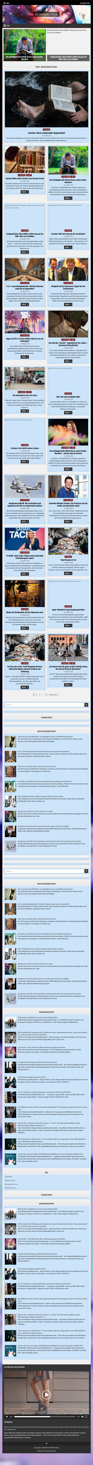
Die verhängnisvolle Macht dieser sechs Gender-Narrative (68, 181)
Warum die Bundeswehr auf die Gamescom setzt (24, 612)
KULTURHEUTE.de (46, 14)
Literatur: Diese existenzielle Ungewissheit (46, 133)
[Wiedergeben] (7, 1417)
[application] (46, 1395)
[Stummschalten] (82, 1417)
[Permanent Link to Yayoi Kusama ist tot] (68, 541)
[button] (46, 1394)
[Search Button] (46, 1443)
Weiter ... (25, 192)
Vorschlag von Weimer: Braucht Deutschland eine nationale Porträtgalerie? (45, 781)
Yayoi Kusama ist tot (68, 560)
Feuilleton (25, 283)
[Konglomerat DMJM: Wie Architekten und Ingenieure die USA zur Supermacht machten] (10, 851)
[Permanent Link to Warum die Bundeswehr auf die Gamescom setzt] (25, 593)
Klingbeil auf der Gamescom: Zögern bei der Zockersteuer (68, 287)
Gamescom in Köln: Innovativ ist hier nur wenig (35, 811)
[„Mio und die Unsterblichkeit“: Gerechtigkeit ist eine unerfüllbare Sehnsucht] (10, 747)
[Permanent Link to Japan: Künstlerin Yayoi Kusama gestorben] (68, 592)
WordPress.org (10, 1188)
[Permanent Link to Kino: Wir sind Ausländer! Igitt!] (68, 379)
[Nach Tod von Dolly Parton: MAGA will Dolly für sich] (10, 777)
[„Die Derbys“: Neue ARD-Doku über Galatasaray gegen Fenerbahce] (10, 1057)
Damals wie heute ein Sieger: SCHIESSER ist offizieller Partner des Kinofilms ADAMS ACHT (50, 1154)
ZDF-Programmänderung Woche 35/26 (32, 1077)
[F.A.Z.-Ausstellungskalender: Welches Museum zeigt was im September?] (10, 762)
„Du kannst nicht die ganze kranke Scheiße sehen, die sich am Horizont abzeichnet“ (68, 667)
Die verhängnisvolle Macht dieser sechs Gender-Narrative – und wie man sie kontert (68, 452)
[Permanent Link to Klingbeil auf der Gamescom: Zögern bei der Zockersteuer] (68, 269)
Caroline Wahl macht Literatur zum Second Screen (25, 178)
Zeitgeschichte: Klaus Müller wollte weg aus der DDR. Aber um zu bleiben (24, 58)
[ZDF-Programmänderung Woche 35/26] (10, 1087)
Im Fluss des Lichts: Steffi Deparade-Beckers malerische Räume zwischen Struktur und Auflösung (24, 669)
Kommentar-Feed (11, 1184)
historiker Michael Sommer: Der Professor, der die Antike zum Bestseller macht (68, 504)
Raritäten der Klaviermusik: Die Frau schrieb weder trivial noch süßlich (43, 826)
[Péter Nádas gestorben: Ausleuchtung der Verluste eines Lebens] (10, 807)
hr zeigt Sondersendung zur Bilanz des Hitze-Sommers (37, 1062)
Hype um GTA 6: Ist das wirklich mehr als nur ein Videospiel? (24, 339)
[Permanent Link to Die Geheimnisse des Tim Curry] (25, 378)
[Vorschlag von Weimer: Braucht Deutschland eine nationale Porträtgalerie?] (10, 792)
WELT (29, 175)
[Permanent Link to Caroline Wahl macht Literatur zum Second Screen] (25, 159)
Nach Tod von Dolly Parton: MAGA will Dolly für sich (37, 766)
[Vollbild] (86, 1417)
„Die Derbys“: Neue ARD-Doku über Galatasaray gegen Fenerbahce (41, 1047)
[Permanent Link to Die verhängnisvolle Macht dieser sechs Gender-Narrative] (68, 160)
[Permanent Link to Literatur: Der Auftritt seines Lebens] (25, 431)
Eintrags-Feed (10, 1180)
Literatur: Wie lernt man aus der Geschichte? (68, 234)
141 (46, 695)
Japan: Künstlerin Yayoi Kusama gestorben (68, 609)
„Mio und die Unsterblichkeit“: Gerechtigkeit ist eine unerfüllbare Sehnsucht (45, 737)
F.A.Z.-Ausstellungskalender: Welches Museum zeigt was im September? (24, 287)
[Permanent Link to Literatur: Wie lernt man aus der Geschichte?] (68, 216)
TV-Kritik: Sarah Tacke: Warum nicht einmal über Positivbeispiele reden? (24, 557)
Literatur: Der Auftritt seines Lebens (25, 448)
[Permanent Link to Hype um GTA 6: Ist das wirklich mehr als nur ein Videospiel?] (25, 322)
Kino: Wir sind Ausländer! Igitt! (68, 397)
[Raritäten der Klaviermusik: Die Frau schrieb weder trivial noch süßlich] (10, 836)
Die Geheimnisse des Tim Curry (25, 395)
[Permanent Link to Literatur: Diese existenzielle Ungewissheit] (46, 99)
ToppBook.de (8, 1422)
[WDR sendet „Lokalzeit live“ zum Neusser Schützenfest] (10, 1028)
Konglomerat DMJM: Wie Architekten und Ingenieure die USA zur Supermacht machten (24, 504)
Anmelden (8, 1177)
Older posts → (54, 695)
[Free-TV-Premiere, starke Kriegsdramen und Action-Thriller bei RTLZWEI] (10, 1102)
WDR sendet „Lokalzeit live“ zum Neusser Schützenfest (38, 1017)
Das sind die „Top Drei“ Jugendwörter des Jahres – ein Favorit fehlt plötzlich (68, 344)
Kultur (47, 129)
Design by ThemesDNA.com (46, 1451)
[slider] (44, 1416)
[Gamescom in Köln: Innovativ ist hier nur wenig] (10, 821)
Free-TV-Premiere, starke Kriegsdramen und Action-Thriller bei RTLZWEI (44, 1092)
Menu (7, 3)
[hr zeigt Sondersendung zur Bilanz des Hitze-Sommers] (10, 1072)
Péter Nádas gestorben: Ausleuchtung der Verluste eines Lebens (40, 796)
